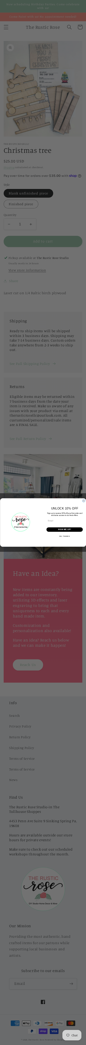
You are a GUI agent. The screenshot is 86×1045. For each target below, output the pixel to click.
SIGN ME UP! (64, 530)
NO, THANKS (64, 536)
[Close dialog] (83, 500)
